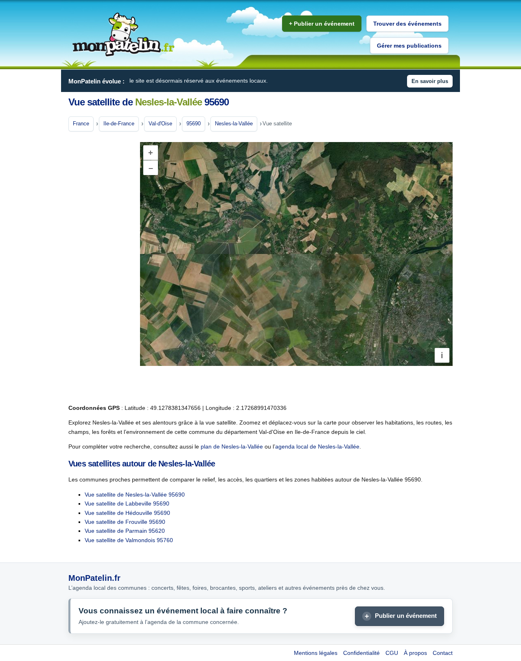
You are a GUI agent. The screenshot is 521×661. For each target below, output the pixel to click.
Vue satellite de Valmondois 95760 (129, 540)
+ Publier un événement (322, 23)
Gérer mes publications (409, 45)
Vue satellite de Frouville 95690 (125, 522)
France (81, 123)
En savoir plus (430, 81)
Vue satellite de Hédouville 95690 (127, 513)
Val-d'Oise (160, 123)
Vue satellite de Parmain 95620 (125, 530)
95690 (193, 123)
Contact (443, 653)
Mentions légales (315, 653)
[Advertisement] (101, 268)
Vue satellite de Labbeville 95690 (127, 503)
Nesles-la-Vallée (234, 123)
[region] (296, 254)
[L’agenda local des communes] (123, 35)
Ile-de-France (118, 123)
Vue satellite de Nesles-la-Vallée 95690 (135, 494)
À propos (415, 653)
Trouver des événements (407, 23)
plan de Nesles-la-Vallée (232, 446)
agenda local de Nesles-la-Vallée (317, 446)
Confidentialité (361, 653)
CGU (391, 653)
